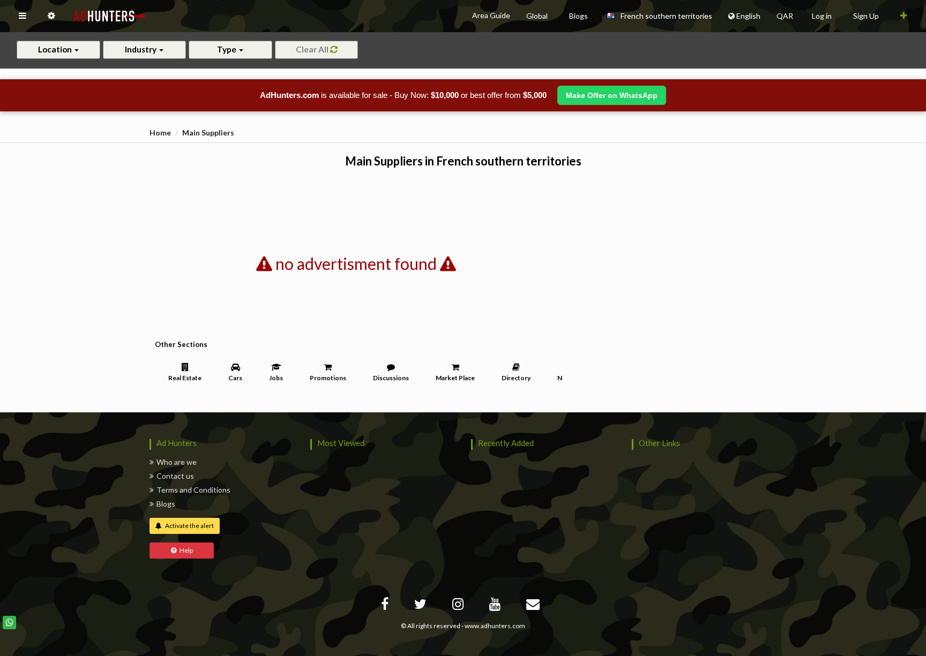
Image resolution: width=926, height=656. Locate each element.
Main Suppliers (208, 132)
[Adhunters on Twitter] (421, 605)
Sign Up (866, 15)
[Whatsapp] (9, 622)
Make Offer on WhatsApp (612, 95)
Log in (822, 15)
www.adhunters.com (495, 626)
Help (184, 550)
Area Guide (491, 15)
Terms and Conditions (193, 489)
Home (160, 132)
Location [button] (55, 49)
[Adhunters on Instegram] (459, 605)
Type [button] (227, 49)
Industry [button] (141, 49)
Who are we (176, 461)
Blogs (165, 503)
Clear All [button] (312, 49)
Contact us (175, 475)
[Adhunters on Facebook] (386, 605)
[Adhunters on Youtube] (496, 605)
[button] (22, 16)
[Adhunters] (534, 605)
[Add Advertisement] (904, 16)
